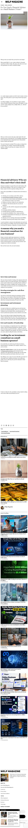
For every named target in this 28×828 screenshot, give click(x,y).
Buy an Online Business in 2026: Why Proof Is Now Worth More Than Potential (13, 693)
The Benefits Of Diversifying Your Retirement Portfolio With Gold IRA (14, 502)
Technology (3, 804)
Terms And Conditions (5, 793)
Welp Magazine (9, 506)
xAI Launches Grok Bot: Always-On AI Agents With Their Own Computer (13, 603)
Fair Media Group (22, 822)
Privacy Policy (3, 791)
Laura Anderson (5, 536)
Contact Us (3, 789)
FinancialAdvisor (4, 431)
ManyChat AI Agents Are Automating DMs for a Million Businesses (13, 715)
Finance (2, 5)
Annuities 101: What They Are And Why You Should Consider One (12, 479)
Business (2, 802)
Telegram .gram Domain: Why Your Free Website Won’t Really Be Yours (13, 534)
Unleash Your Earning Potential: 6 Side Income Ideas (13, 457)
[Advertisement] (14, 44)
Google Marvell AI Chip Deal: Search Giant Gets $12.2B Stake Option (13, 557)
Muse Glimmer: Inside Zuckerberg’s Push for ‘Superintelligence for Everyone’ (11, 670)
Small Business (8, 5)
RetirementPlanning (5, 433)
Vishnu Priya (4, 626)
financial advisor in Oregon (7, 351)
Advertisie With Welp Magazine (7, 787)
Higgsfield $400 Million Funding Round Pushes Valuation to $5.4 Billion (14, 580)
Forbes (7, 101)
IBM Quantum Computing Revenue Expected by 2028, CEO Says (14, 738)
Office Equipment (4, 798)
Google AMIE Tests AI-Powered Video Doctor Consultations (11, 647)
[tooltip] (1, 425)
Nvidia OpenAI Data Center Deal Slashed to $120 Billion (13, 624)
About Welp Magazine (5, 785)
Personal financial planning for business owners (12, 197)
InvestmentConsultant (14, 431)
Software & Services (5, 800)
